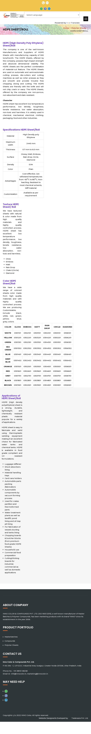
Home (66, 28)
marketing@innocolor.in (37, 674)
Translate (75, 23)
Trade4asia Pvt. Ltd (79, 718)
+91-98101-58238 (20, 671)
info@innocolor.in (18, 674)
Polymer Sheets (78, 28)
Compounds (10, 641)
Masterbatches (11, 637)
